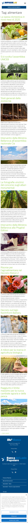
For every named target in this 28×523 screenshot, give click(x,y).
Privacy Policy (14, 448)
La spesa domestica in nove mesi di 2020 (13, 18)
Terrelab (5, 491)
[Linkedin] (15, 452)
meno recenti (5, 433)
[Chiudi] (26, 494)
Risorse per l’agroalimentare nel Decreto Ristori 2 (11, 270)
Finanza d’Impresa (7, 477)
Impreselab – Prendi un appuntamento (11, 486)
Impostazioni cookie (13, 512)
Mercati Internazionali (8, 480)
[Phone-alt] (12, 452)
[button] (25, 3)
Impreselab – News (7, 483)
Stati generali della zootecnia (11, 99)
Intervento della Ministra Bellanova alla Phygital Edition (14, 228)
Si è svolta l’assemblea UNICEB (13, 58)
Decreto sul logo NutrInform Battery (11, 311)
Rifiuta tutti (14, 516)
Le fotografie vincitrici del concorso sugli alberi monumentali (13, 185)
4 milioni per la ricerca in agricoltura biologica (13, 351)
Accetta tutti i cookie (14, 520)
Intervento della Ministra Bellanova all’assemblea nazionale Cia (14, 141)
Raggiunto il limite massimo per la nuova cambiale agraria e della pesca (13, 392)
